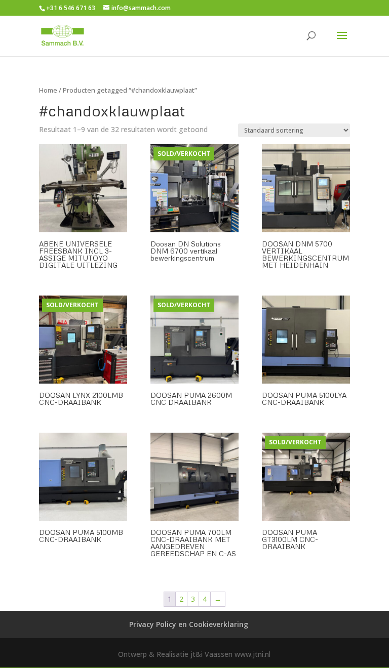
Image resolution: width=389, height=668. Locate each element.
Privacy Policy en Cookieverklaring (188, 624)
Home (48, 90)
